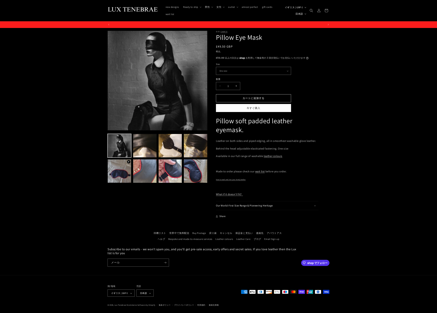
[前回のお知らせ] (108, 24)
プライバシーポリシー (184, 305)
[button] (192, 7)
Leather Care (243, 239)
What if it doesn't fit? (229, 194)
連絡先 (260, 233)
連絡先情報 (214, 305)
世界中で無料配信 (179, 233)
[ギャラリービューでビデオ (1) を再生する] (119, 171)
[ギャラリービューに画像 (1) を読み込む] (119, 146)
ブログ (257, 239)
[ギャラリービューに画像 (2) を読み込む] (145, 146)
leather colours (273, 156)
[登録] (165, 263)
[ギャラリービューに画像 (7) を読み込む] (195, 171)
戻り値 (213, 233)
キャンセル (226, 233)
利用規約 (201, 305)
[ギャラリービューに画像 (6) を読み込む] (170, 171)
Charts (224, 32)
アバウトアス (274, 233)
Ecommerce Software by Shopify (141, 305)
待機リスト (160, 233)
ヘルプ (161, 239)
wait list (260, 171)
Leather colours (224, 239)
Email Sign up (271, 239)
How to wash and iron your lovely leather (231, 179)
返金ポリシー (165, 305)
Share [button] (222, 216)
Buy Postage (199, 233)
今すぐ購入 (253, 108)
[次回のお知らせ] (328, 24)
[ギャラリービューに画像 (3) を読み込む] (170, 146)
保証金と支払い (244, 233)
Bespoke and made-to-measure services (190, 239)
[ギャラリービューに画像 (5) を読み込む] (145, 171)
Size (218, 64)
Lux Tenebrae (120, 305)
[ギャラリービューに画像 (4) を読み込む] (195, 146)
